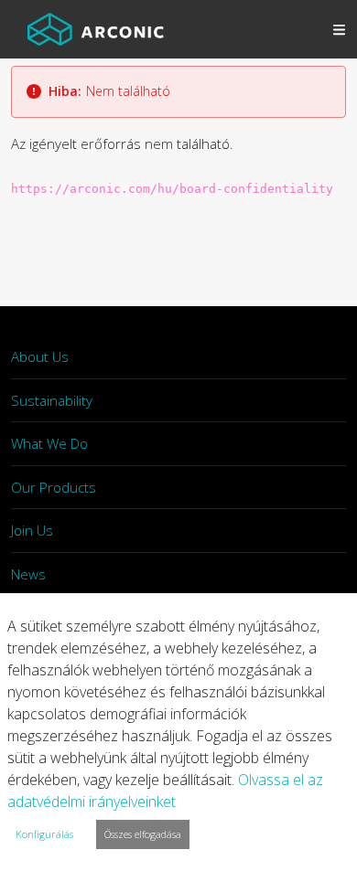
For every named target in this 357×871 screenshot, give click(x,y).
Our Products (53, 487)
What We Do (49, 443)
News (28, 574)
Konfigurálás (44, 834)
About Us (40, 356)
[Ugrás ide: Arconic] (95, 29)
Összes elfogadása (142, 834)
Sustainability (51, 400)
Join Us (32, 530)
